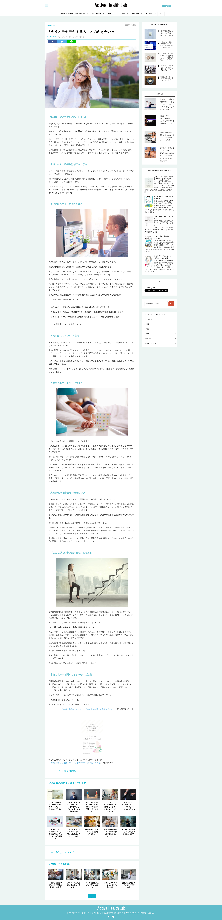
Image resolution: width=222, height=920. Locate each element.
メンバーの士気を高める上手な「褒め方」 (55, 885)
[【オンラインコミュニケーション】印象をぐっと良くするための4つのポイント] (110, 794)
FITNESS (135, 14)
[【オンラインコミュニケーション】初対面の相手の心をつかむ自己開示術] (55, 821)
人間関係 (72, 771)
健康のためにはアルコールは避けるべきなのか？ (91, 832)
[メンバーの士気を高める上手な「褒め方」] (56, 874)
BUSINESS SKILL (151, 343)
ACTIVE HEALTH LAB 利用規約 (136, 913)
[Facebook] (52, 41)
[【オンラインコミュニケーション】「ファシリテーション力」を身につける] (128, 794)
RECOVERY (96, 14)
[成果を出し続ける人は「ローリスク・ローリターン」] (129, 874)
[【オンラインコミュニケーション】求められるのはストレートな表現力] (74, 821)
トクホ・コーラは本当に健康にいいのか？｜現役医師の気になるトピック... (166, 44)
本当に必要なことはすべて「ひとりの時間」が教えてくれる (75, 762)
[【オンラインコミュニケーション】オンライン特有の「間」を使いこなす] (92, 794)
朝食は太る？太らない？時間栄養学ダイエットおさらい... (166, 78)
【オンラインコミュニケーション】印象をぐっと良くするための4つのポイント (110, 806)
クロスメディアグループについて (78, 913)
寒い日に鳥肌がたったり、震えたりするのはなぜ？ (128, 832)
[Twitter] (62, 41)
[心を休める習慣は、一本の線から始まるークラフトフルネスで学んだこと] (55, 794)
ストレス (62, 771)
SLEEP (111, 14)
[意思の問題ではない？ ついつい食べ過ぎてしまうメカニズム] (110, 821)
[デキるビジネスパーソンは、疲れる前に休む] (92, 874)
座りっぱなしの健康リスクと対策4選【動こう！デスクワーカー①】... (166, 68)
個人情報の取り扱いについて (113, 913)
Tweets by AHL (150, 287)
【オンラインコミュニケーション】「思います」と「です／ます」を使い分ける (73, 806)
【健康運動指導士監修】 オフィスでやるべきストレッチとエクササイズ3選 (167, 136)
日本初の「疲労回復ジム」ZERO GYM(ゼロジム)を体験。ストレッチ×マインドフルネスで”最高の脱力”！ (167, 154)
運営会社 (151, 913)
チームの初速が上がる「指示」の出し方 (73, 885)
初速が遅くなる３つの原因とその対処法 (110, 885)
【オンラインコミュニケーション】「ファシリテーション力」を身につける (128, 806)
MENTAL (149, 14)
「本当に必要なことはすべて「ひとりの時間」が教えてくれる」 (88, 709)
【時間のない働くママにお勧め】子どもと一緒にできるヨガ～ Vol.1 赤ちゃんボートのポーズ (167, 104)
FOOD (122, 14)
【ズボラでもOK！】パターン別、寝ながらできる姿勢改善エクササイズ (167, 121)
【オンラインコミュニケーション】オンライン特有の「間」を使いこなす (91, 806)
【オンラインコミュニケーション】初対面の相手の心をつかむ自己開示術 (55, 834)
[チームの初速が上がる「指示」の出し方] (74, 874)
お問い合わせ (96, 913)
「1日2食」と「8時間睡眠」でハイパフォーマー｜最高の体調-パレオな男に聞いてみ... (166, 57)
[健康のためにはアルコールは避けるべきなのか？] (92, 821)
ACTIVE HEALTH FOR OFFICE (73, 14)
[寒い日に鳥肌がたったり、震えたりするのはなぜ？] (128, 821)
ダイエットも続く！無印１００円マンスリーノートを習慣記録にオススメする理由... (166, 33)
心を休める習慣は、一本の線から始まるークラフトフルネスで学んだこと (55, 806)
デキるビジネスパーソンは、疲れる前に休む (92, 885)
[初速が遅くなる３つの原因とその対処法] (110, 874)
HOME (49, 37)
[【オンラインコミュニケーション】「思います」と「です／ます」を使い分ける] (74, 794)
